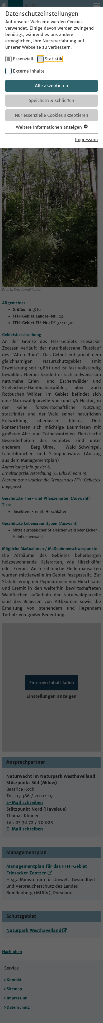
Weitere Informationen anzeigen (49, 127)
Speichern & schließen (51, 100)
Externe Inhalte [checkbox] (29, 71)
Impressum (86, 139)
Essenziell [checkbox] (23, 58)
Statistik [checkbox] (53, 58)
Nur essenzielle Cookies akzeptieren (51, 115)
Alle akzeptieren (51, 85)
